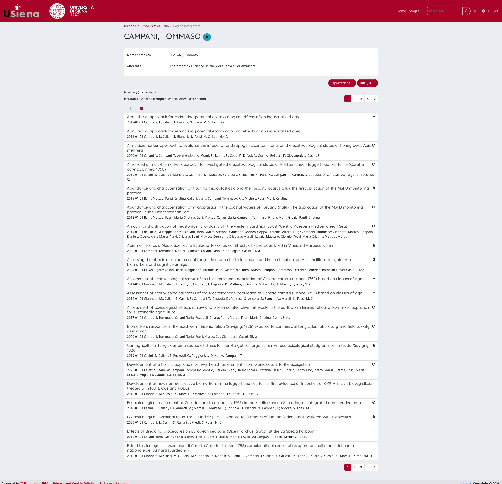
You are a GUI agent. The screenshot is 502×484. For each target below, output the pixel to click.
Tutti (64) (366, 83)
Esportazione (341, 83)
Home (401, 11)
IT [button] (475, 11)
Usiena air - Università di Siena (146, 26)
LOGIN (493, 11)
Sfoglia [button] (414, 11)
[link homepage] (22, 11)
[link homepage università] (71, 11)
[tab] (132, 108)
